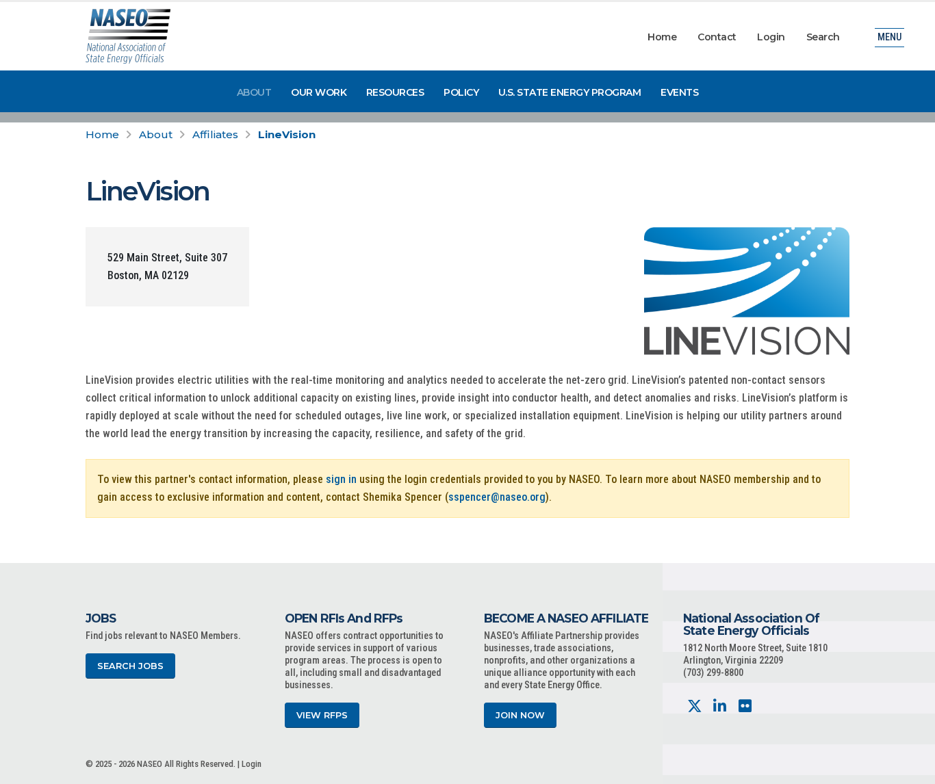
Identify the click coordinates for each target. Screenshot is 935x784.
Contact (717, 37)
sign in (341, 479)
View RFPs (322, 715)
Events (679, 92)
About (254, 92)
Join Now (520, 715)
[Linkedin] (719, 706)
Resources (395, 92)
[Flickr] (745, 706)
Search (823, 37)
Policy (461, 92)
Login (771, 37)
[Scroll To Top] (911, 768)
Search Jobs (130, 666)
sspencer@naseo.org (497, 497)
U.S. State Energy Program (569, 92)
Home (662, 37)
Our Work (318, 92)
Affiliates (215, 134)
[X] (694, 706)
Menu (889, 37)
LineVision (287, 134)
